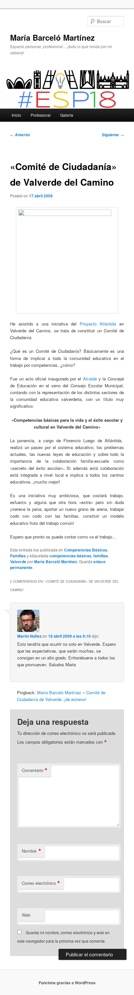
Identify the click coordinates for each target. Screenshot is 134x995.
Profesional (41, 115)
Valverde (18, 561)
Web (26, 915)
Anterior (20, 135)
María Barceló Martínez (52, 37)
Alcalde (90, 379)
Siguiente (113, 135)
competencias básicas (70, 556)
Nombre (31, 851)
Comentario (34, 770)
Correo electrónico (41, 883)
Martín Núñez (29, 636)
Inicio (16, 115)
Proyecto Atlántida (99, 324)
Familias (18, 556)
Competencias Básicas (85, 550)
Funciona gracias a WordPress (67, 983)
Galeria (66, 115)
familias (100, 556)
